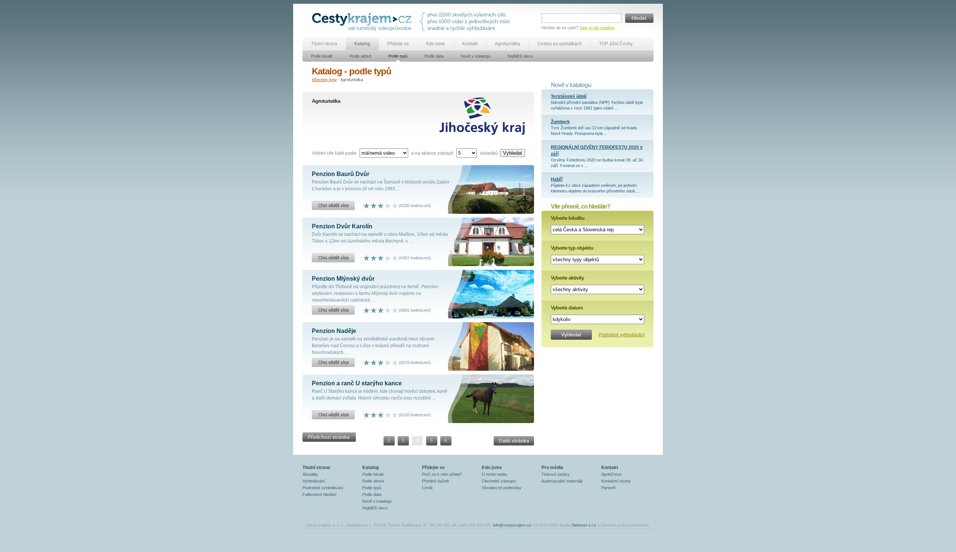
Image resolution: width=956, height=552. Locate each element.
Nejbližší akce (520, 56)
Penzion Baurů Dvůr (340, 174)
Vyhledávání (313, 481)
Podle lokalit (321, 56)
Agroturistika (507, 43)
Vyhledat (512, 153)
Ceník (427, 487)
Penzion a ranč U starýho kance (357, 383)
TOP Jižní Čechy (616, 43)
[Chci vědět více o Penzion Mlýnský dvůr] (333, 310)
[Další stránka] (329, 434)
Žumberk (560, 121)
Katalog (362, 43)
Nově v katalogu (475, 56)
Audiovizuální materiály (562, 481)
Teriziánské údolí (568, 96)
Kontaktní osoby (616, 481)
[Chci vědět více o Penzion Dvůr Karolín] (333, 258)
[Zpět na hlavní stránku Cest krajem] (363, 21)
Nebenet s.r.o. (584, 525)
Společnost (611, 474)
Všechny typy (324, 79)
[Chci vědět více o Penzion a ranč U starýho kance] (333, 415)
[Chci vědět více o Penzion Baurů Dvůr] (333, 205)
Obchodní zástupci (499, 481)
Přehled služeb (435, 481)
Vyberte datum (567, 308)
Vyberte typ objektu (572, 248)
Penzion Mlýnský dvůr (343, 278)
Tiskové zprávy (555, 474)
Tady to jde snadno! (597, 27)
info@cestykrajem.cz (512, 525)
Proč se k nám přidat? (442, 474)
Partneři (608, 487)
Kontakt (470, 43)
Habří (556, 179)
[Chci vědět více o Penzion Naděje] (333, 362)
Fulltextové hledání (319, 494)
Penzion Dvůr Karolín (342, 226)
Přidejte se (398, 43)
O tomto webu (494, 474)
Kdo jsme (435, 43)
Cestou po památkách (559, 43)
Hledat (639, 18)
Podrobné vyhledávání (622, 334)
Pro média (552, 467)
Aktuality (310, 474)
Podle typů (397, 56)
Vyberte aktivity (567, 278)
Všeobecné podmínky (501, 487)
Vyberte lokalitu (567, 218)
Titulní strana (324, 43)
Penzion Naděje (334, 331)
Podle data (434, 56)
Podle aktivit (360, 56)
